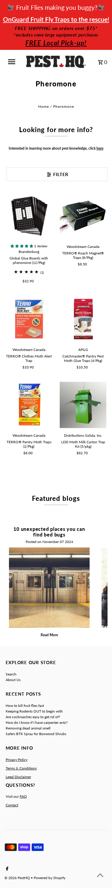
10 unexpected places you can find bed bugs (49, 531)
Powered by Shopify (49, 878)
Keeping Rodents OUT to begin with (34, 711)
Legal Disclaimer (18, 777)
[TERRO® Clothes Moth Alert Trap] (29, 319)
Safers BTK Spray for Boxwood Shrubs (36, 734)
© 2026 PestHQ (17, 878)
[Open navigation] (13, 61)
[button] (22, 246)
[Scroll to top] (100, 876)
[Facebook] (6, 869)
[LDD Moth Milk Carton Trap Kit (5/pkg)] (83, 405)
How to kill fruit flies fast (25, 705)
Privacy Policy (16, 759)
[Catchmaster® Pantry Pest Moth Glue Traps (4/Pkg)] (83, 319)
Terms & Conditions (21, 768)
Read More (49, 635)
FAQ (23, 796)
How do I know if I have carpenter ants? (36, 722)
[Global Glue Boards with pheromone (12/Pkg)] (29, 216)
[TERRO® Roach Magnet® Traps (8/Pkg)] (83, 216)
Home (43, 106)
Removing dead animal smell (28, 728)
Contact (12, 805)
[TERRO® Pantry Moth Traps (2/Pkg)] (29, 405)
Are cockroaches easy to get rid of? (33, 717)
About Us (13, 680)
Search (11, 674)
